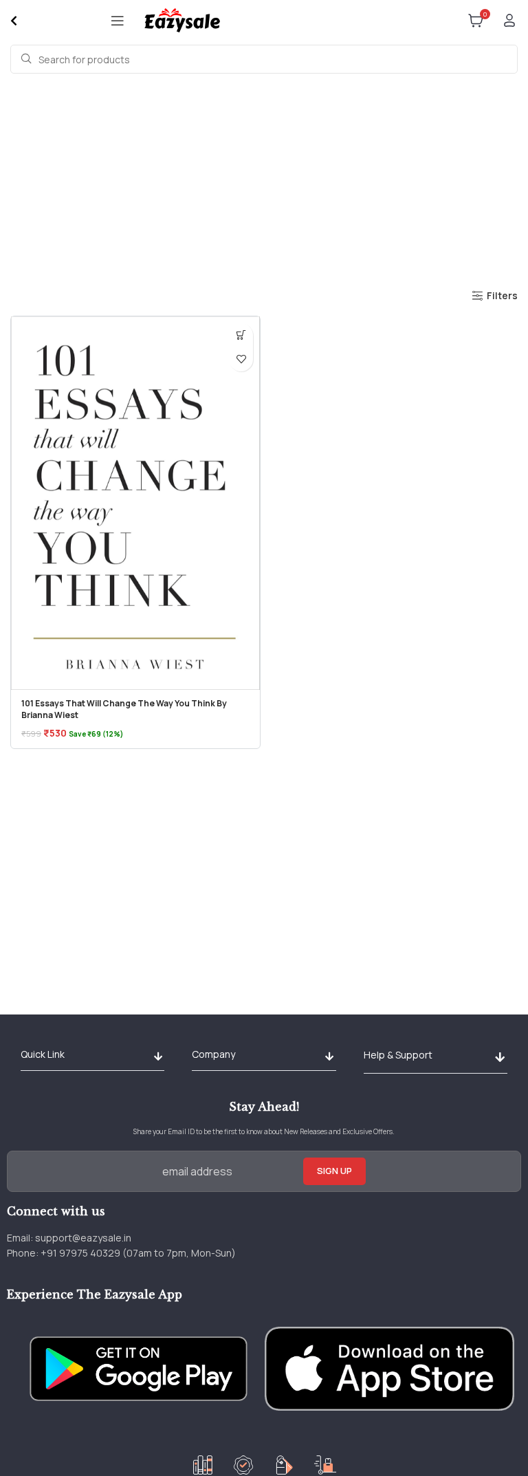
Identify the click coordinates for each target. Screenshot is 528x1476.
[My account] (509, 20)
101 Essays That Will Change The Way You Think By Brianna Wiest (124, 709)
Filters (502, 296)
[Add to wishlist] (241, 359)
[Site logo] (182, 19)
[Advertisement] (264, 180)
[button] (241, 335)
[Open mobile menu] (117, 20)
